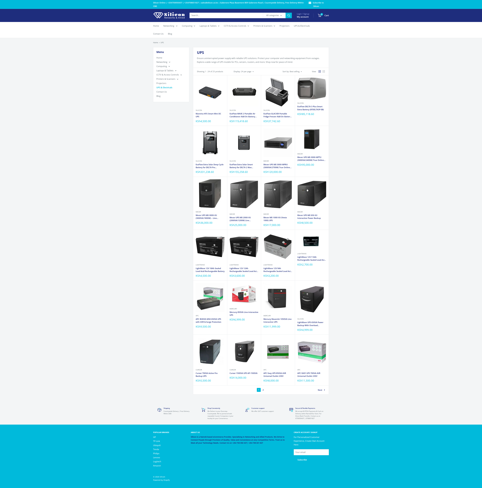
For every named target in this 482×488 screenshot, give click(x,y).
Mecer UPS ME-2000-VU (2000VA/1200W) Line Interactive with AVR (240, 219)
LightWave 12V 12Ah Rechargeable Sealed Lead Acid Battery (244, 270)
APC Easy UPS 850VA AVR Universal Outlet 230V (274, 374)
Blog (170, 34)
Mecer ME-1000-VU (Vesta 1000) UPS (275, 219)
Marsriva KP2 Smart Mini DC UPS (208, 115)
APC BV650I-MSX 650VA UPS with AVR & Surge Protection (208, 320)
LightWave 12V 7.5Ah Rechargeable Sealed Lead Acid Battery (311, 259)
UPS (162, 42)
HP (154, 437)
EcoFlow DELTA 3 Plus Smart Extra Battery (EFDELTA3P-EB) (310, 108)
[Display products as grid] (320, 71)
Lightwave (200, 265)
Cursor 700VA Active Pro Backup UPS (207, 374)
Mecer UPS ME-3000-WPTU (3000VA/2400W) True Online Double (310, 159)
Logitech (157, 461)
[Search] (289, 15)
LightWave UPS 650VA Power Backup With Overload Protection (310, 324)
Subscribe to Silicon (318, 4)
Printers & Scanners (262, 25)
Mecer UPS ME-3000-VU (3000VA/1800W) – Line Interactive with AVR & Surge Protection (209, 217)
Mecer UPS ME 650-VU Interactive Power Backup (309, 216)
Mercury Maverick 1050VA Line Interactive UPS (277, 320)
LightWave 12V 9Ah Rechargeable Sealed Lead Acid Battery (277, 270)
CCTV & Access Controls (235, 25)
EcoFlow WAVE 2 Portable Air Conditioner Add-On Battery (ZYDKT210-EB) (242, 115)
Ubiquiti (157, 445)
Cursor (199, 370)
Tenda (156, 449)
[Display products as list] (324, 71)
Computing (187, 25)
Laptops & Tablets (208, 25)
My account (303, 16)
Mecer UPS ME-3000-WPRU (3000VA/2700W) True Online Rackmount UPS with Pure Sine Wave (277, 166)
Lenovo (156, 457)
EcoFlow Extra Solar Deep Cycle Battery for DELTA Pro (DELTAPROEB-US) (210, 166)
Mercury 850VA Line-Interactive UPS (244, 313)
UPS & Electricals (302, 25)
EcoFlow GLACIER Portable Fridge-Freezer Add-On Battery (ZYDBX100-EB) (277, 115)
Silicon (199, 110)
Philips (156, 453)
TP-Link (156, 441)
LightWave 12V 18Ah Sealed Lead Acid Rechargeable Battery (210, 269)
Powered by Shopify (161, 480)
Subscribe (302, 459)
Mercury (233, 309)
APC (197, 315)
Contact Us (158, 34)
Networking (169, 25)
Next (320, 390)
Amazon (157, 465)
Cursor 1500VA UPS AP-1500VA (243, 373)
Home (156, 25)
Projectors (284, 25)
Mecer (266, 161)
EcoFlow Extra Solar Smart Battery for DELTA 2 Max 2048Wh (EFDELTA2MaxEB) (242, 166)
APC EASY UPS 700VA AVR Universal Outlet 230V (308, 374)
